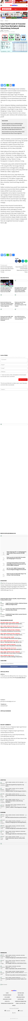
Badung (7, 622)
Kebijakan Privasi (21, 997)
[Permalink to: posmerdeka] (2, 31)
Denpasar (9, 626)
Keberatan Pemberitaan (20, 1001)
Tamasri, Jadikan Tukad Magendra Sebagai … (16, 808)
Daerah (13, 622)
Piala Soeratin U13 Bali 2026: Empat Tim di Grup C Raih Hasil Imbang (16, 574)
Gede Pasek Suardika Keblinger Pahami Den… (12, 656)
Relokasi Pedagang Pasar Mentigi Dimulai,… (16, 822)
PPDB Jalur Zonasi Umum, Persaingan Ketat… (12, 634)
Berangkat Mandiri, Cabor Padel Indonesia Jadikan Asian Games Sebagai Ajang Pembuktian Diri (21, 289)
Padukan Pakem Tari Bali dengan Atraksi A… (16, 791)
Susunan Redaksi (7, 995)
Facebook (8, 1010)
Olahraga (17, 972)
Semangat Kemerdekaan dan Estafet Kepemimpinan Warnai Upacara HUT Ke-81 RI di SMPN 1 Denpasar (16, 564)
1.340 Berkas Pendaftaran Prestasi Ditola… (11, 631)
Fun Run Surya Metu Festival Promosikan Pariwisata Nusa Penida (16, 609)
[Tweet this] (19, 261)
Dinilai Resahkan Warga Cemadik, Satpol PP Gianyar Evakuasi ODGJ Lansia (13, 599)
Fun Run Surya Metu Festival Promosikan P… (16, 975)
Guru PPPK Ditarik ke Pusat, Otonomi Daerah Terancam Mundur (20, 318)
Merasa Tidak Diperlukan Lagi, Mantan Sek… (11, 642)
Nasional (13, 626)
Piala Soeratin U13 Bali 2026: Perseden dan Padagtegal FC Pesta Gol (16, 558)
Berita (10, 622)
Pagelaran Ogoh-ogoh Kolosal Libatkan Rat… (12, 623)
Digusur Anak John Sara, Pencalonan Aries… (11, 627)
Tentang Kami (20, 993)
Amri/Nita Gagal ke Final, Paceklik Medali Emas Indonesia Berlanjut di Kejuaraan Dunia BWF (6, 289)
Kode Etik (7, 1001)
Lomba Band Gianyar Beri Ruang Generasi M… (16, 796)
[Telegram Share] (22, 261)
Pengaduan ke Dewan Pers (7, 1003)
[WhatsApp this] (26, 261)
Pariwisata (8, 789)
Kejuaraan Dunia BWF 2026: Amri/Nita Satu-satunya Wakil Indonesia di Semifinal (7, 318)
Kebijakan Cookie (7, 999)
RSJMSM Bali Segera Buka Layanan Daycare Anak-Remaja (16, 615)
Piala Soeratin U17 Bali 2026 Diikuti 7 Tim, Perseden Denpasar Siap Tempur (20, 304)
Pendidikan (17, 629)
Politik (16, 626)
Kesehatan (22, 971)
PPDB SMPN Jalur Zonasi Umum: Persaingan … (12, 653)
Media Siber (20, 995)
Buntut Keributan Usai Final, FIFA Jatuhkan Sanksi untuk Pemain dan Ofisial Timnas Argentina (7, 304)
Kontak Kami (21, 999)
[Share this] (16, 261)
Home (7, 993)
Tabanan (12, 637)
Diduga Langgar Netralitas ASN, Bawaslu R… (11, 649)
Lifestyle (17, 782)
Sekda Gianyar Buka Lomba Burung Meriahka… (14, 801)
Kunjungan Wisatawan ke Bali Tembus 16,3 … (16, 979)
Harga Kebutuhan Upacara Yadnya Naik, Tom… (15, 838)
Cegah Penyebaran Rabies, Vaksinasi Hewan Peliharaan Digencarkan (16, 604)
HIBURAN (17, 622)
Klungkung (18, 821)
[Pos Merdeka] (14, 5)
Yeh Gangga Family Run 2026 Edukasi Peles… (16, 833)
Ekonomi (8, 637)
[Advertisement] (14, 68)
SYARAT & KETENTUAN (20, 1003)
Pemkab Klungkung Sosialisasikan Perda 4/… (16, 828)
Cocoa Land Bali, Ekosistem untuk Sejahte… (11, 638)
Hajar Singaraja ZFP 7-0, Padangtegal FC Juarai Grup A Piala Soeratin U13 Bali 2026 (16, 553)
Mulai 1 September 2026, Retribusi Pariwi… (16, 968)
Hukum (9, 655)
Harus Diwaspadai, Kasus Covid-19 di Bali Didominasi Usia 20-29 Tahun (21, 268)
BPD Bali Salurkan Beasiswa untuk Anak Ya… (16, 817)
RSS (14, 1012)
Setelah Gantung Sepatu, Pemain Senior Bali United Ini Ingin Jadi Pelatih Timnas (7, 268)
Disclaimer (7, 997)
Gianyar (13, 782)
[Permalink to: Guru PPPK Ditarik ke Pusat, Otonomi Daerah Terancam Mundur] (21, 312)
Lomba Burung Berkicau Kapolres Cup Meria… (15, 785)
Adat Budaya (3, 622)
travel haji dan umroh (6, 734)
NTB (12, 648)
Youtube (21, 1010)
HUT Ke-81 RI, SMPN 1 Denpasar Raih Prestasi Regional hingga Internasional (16, 569)
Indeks (14, 1005)
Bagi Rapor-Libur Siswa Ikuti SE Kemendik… (11, 645)
